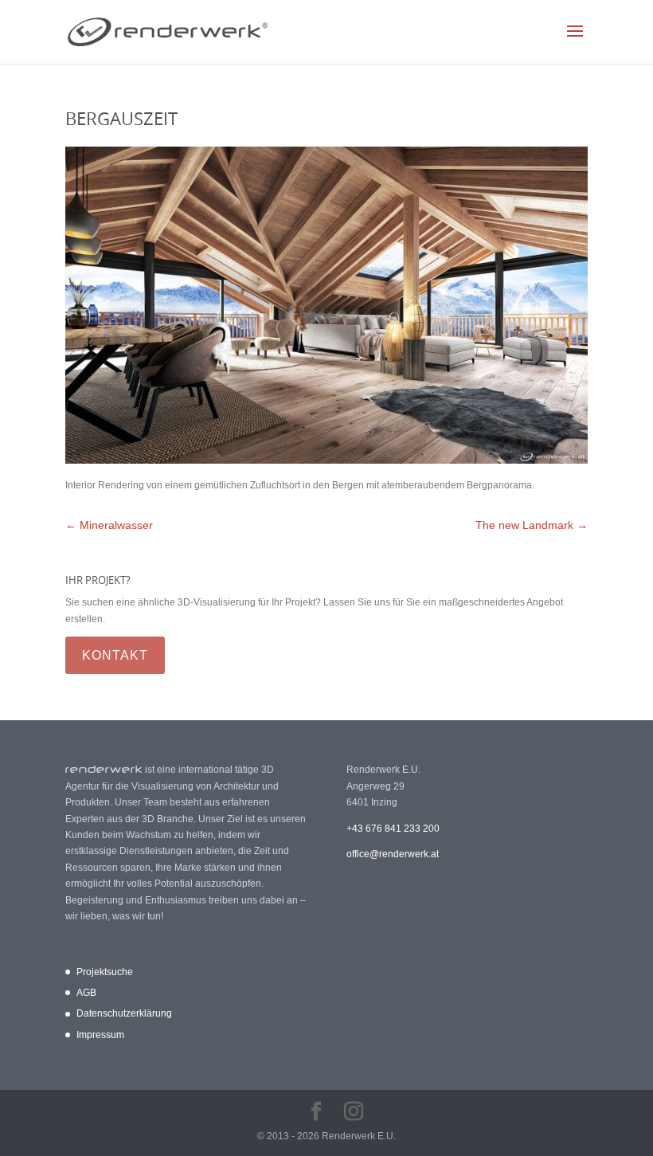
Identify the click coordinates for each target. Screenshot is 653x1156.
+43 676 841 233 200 (393, 828)
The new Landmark (531, 525)
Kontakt (115, 655)
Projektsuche (104, 972)
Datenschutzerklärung (124, 1013)
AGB (86, 992)
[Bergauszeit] (326, 460)
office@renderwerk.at (392, 854)
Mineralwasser (109, 525)
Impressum (100, 1034)
